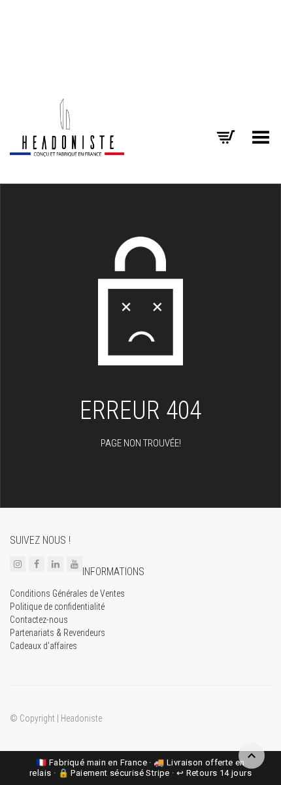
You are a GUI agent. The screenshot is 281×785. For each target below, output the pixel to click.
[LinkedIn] (55, 564)
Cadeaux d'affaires (43, 646)
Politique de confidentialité (57, 606)
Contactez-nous (39, 619)
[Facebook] (36, 564)
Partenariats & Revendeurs (57, 632)
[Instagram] (17, 564)
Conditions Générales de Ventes (67, 593)
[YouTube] (74, 564)
